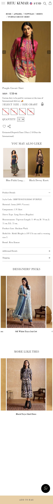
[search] (44, 3)
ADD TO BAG (26, 500)
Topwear (29, 14)
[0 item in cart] (50, 3)
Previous (4, 52)
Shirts (39, 14)
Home (8, 14)
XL (31, 111)
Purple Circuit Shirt (19, 17)
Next (49, 52)
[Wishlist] (46, 25)
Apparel (18, 14)
